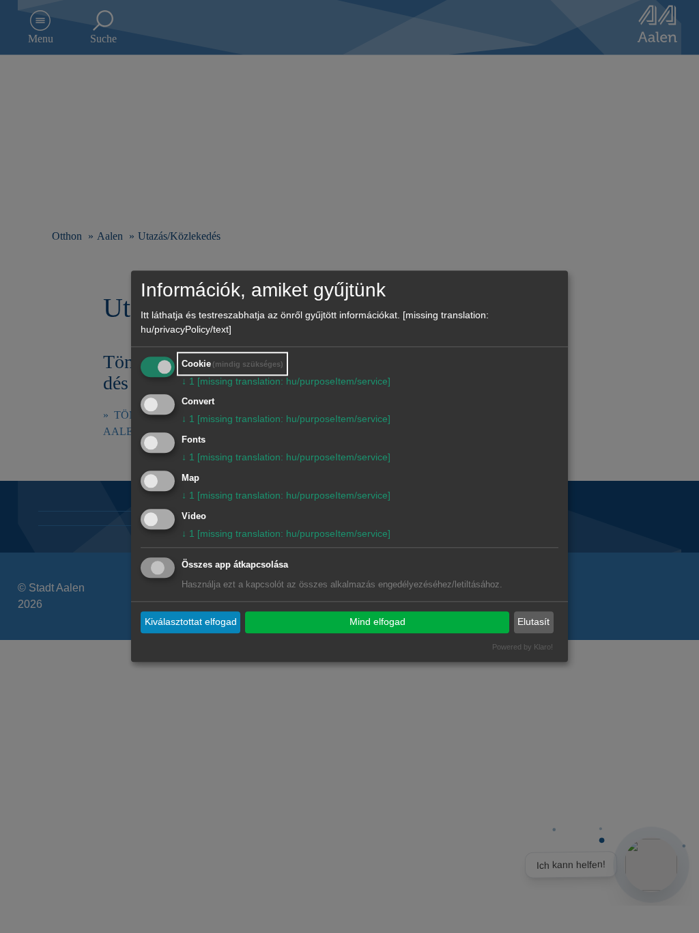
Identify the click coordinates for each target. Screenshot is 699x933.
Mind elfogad (377, 621)
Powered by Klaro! (522, 647)
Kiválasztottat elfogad (191, 621)
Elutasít (533, 621)
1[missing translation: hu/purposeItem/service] (286, 381)
